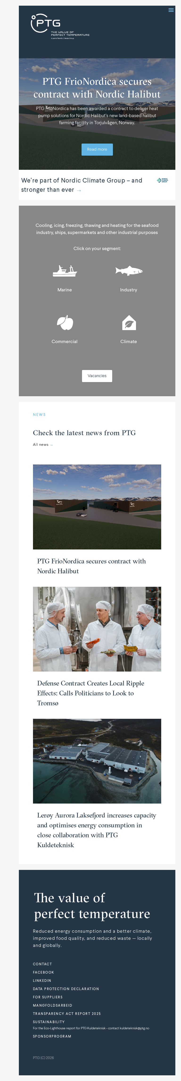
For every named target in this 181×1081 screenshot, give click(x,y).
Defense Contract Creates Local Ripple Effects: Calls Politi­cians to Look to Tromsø (90, 693)
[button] (171, 10)
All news (43, 445)
